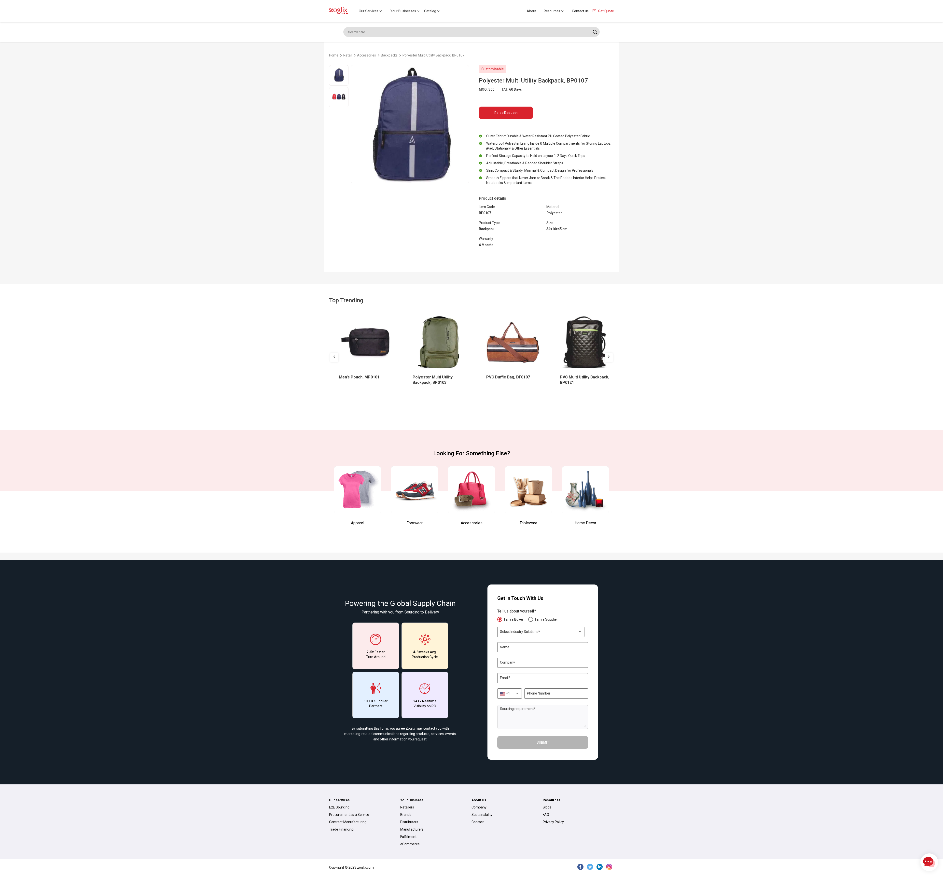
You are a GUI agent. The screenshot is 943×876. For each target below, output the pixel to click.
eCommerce (410, 844)
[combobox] (541, 632)
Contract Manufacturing (347, 822)
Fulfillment (408, 837)
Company (479, 807)
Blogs (547, 807)
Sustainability (482, 815)
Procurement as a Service (349, 815)
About (531, 11)
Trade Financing (341, 829)
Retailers (407, 807)
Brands (405, 815)
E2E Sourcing (339, 807)
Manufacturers (412, 829)
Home (333, 55)
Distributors (409, 822)
